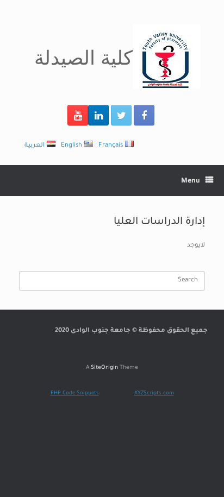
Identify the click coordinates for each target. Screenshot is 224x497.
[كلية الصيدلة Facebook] (144, 115)
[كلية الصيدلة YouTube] (77, 115)
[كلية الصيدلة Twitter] (121, 115)
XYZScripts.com (154, 394)
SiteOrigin (104, 368)
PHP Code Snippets (75, 394)
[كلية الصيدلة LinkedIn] (98, 115)
